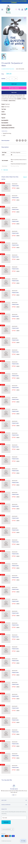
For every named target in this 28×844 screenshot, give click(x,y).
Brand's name (14, 183)
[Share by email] (25, 140)
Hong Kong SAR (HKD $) (6, 829)
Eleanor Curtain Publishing (7, 68)
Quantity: (3, 78)
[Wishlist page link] (16, 9)
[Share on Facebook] (17, 140)
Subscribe (6, 822)
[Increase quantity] (15, 78)
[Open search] (19, 9)
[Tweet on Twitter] (23, 140)
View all (25, 177)
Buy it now (14, 92)
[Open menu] (2, 9)
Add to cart (14, 84)
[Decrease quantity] (8, 78)
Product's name (15, 185)
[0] (25, 9)
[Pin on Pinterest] (20, 140)
